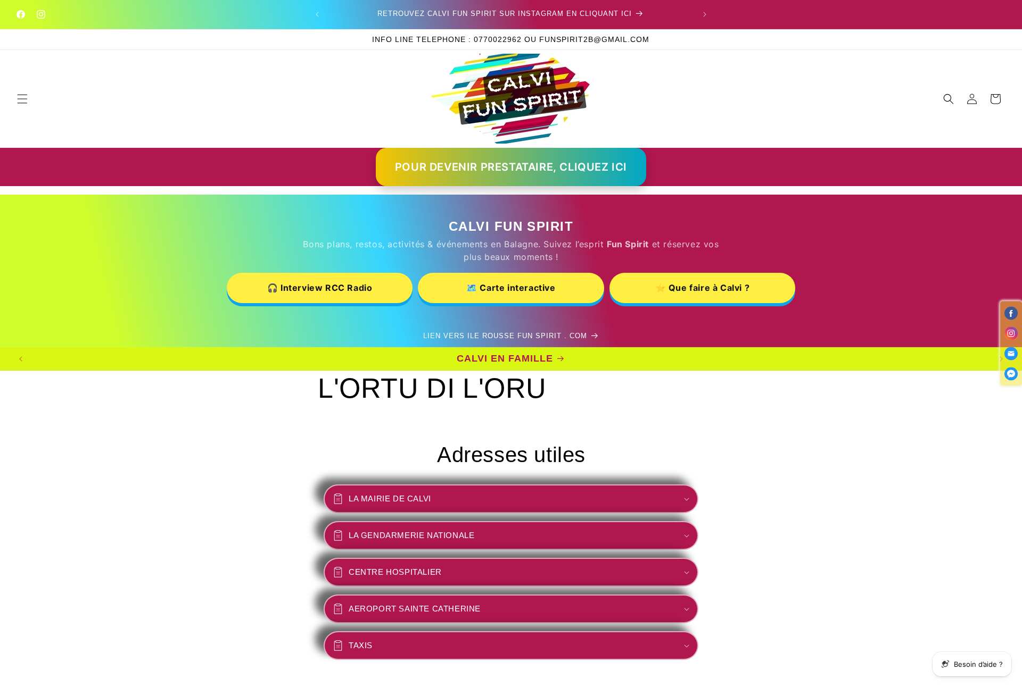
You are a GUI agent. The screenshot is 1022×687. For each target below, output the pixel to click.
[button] (22, 99)
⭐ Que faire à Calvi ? (702, 287)
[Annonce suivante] (704, 14)
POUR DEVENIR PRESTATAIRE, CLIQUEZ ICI (511, 167)
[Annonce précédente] (317, 14)
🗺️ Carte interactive (510, 287)
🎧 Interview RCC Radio (320, 287)
